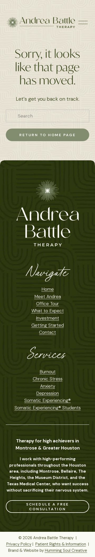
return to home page (47, 134)
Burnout (48, 372)
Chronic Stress (48, 379)
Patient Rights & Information (60, 544)
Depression (47, 393)
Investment (47, 318)
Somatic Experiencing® (47, 400)
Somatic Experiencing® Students (48, 408)
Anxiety (47, 386)
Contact (47, 332)
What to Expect (47, 311)
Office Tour (47, 303)
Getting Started (47, 325)
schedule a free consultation (47, 506)
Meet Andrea (47, 296)
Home (47, 289)
